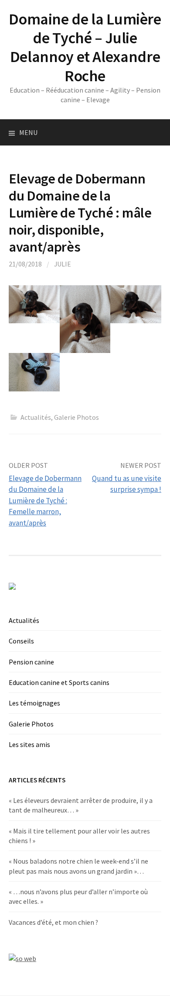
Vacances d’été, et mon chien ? (53, 922)
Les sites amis (29, 744)
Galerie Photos (76, 417)
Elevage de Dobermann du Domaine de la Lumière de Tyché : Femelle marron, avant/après (45, 501)
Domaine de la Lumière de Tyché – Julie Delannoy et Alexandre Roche (85, 47)
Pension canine (31, 661)
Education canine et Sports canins (59, 682)
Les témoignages (34, 703)
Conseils (21, 640)
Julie (62, 263)
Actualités (35, 417)
